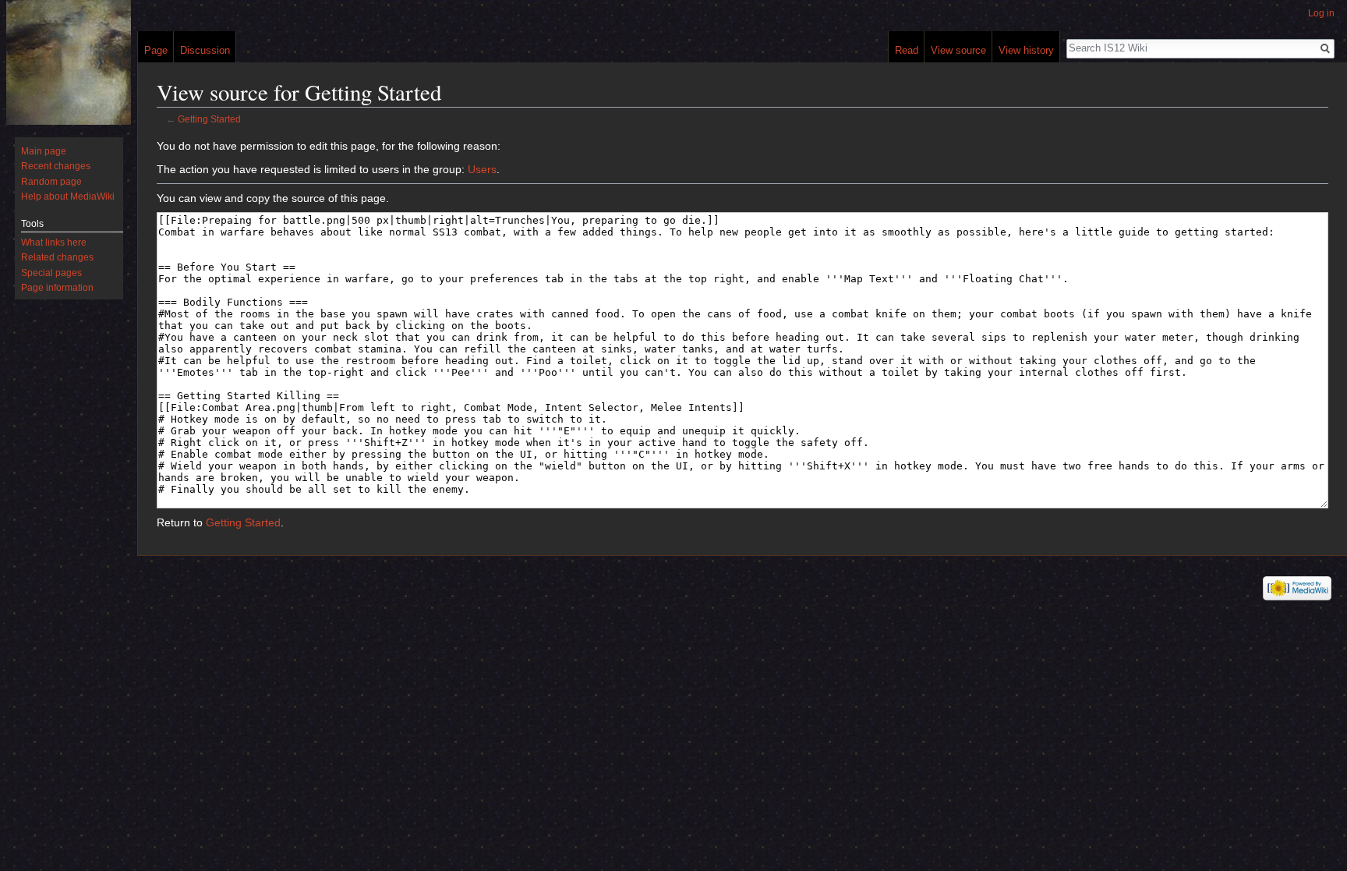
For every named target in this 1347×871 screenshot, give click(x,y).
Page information (57, 287)
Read (906, 50)
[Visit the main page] (68, 62)
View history (1026, 50)
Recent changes (55, 166)
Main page (43, 151)
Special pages (51, 272)
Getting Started (209, 119)
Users (482, 169)
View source (958, 50)
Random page (51, 181)
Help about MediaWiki (68, 196)
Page (156, 50)
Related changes (57, 257)
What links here (54, 242)
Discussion (205, 50)
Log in (1321, 13)
